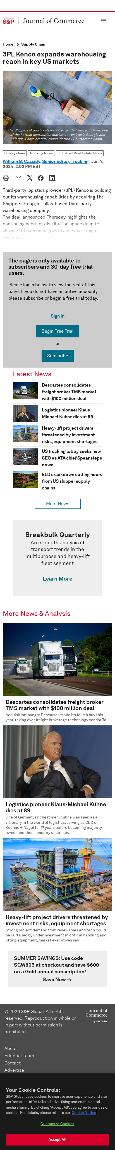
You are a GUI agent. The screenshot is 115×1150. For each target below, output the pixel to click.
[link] (57, 558)
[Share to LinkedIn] (52, 178)
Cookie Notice (84, 1113)
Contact (12, 1063)
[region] (57, 1111)
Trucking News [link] (41, 153)
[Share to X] (29, 177)
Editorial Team (19, 1055)
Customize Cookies (57, 1124)
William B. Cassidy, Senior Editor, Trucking (45, 161)
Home (8, 44)
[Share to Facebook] (41, 178)
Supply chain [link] (14, 153)
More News (57, 503)
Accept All (57, 1139)
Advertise (14, 1070)
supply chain (33, 44)
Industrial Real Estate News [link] (80, 153)
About (10, 1048)
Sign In (57, 316)
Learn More (57, 578)
